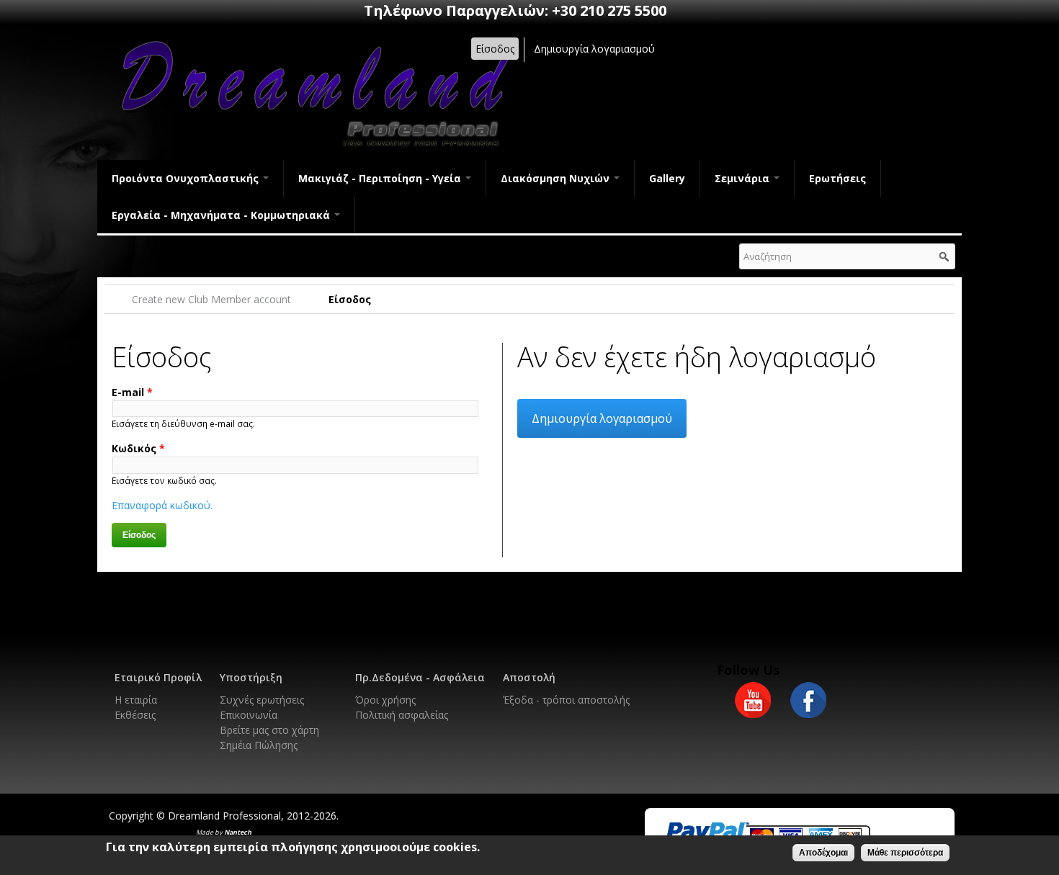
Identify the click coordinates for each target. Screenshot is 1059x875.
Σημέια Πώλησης (259, 745)
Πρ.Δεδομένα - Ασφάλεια (420, 677)
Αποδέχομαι (823, 853)
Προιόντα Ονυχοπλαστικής (187, 178)
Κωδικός (138, 448)
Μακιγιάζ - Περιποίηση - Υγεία (381, 178)
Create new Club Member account (211, 299)
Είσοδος (494, 48)
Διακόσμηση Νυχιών (556, 178)
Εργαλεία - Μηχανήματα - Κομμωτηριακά (222, 215)
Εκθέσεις (135, 715)
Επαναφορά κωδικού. (162, 505)
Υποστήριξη (251, 677)
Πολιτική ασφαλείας (401, 715)
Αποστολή (529, 677)
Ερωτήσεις (837, 178)
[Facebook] (808, 710)
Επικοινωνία (248, 715)
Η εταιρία (136, 699)
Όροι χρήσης (385, 699)
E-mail (132, 392)
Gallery (667, 178)
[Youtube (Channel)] (753, 710)
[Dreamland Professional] (313, 149)
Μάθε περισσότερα (905, 853)
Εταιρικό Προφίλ (158, 677)
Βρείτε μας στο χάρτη (269, 730)
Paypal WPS (767, 834)
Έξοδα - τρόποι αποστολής (566, 699)
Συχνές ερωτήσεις (262, 699)
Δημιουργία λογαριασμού (594, 48)
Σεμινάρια (743, 178)
